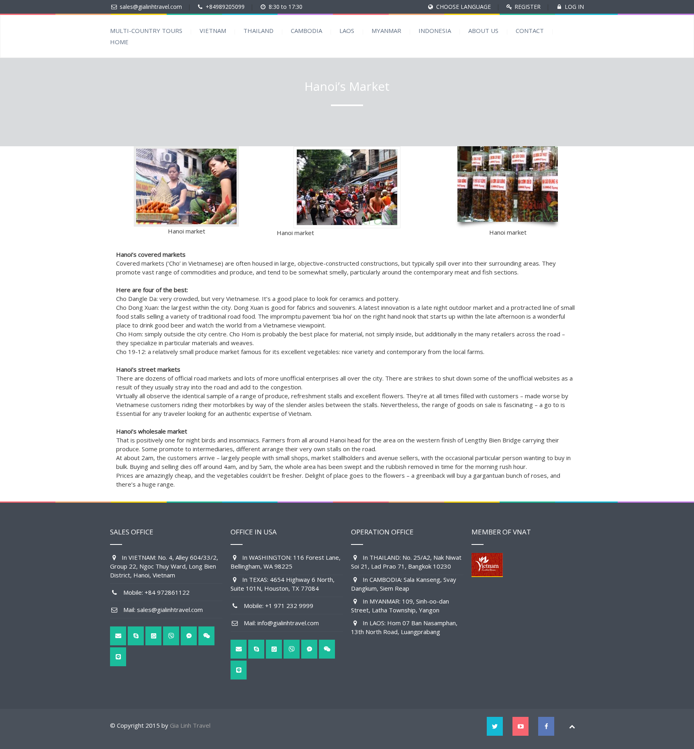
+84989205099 (225, 6)
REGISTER (527, 6)
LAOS (346, 31)
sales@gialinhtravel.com (151, 6)
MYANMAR (386, 31)
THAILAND (258, 31)
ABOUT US (483, 31)
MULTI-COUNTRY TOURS (146, 31)
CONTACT (530, 31)
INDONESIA (434, 31)
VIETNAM (213, 31)
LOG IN (574, 6)
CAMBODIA (306, 31)
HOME (119, 42)
